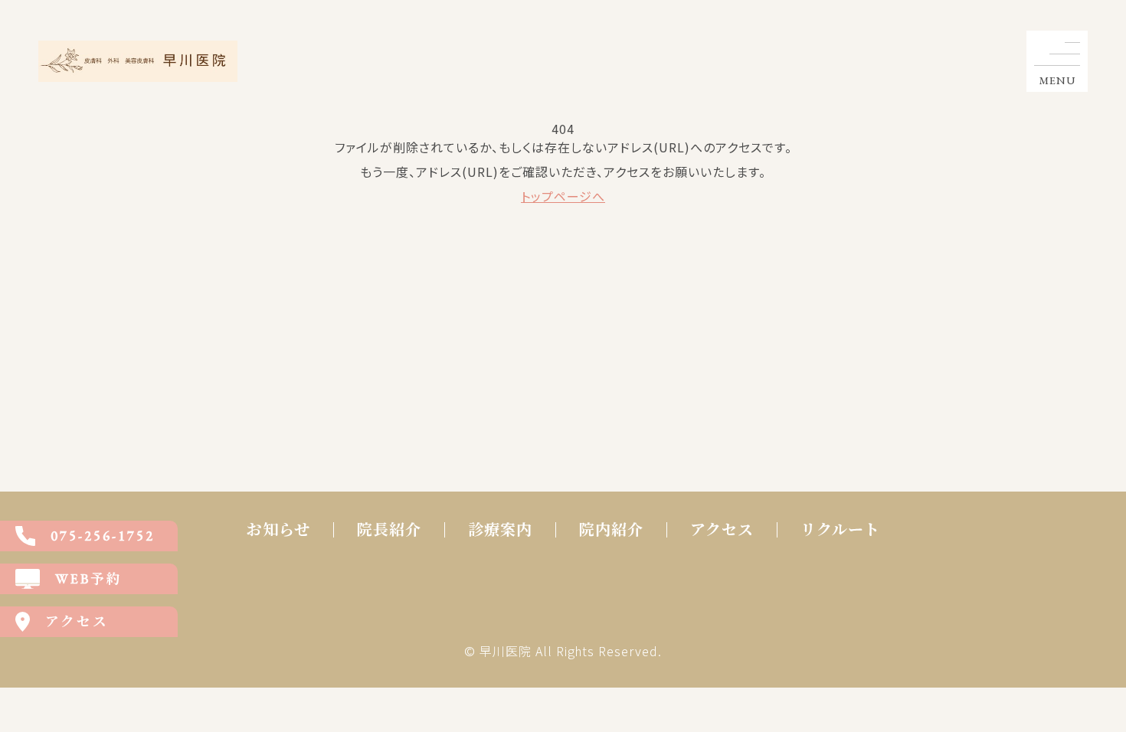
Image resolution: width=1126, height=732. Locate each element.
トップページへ (563, 196)
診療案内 (500, 530)
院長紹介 (389, 530)
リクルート (840, 530)
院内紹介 (611, 530)
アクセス (722, 530)
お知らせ (278, 530)
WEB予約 (89, 578)
